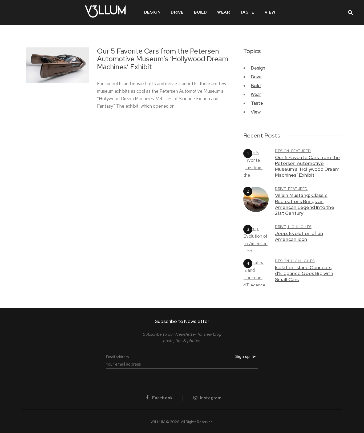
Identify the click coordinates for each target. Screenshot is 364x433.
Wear (256, 94)
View (256, 112)
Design (258, 68)
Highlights (300, 227)
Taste (257, 103)
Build (256, 85)
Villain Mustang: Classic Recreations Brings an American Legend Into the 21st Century (304, 204)
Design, (283, 151)
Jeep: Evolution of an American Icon (299, 236)
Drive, (281, 189)
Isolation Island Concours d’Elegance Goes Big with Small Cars (304, 273)
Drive (256, 77)
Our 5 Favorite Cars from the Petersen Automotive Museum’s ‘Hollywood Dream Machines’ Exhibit (162, 59)
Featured (301, 151)
